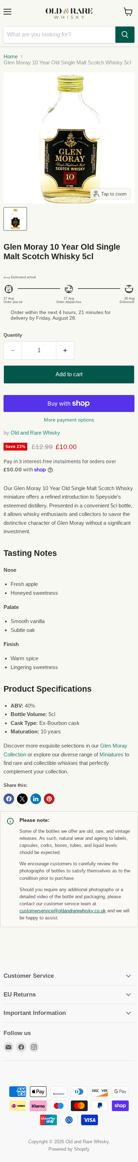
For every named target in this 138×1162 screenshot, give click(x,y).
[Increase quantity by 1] (65, 350)
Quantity (13, 335)
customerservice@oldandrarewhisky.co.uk (62, 910)
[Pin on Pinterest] (49, 799)
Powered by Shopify (69, 1149)
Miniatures (111, 754)
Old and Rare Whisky (35, 433)
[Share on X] (22, 799)
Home (11, 56)
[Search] (124, 35)
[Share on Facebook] (9, 799)
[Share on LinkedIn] (35, 799)
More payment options (69, 420)
